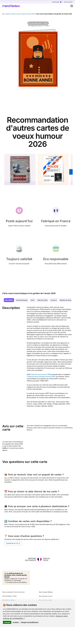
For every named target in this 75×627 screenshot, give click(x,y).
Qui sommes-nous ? (46, 596)
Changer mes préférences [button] (29, 622)
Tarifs (32, 300)
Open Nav (71, 5)
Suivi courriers (19, 592)
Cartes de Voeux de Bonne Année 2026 (23, 14)
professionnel (68, 2)
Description (9, 300)
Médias (50, 592)
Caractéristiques (22, 300)
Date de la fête (42, 300)
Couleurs (53, 300)
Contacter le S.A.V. (13, 543)
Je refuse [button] (15, 622)
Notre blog (42, 592)
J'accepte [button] (7, 622)
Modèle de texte (65, 300)
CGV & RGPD (6, 596)
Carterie (7, 14)
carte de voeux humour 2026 (41, 374)
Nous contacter (7, 592)
